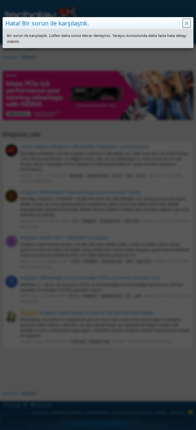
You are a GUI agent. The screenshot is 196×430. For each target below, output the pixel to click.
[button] (187, 23)
